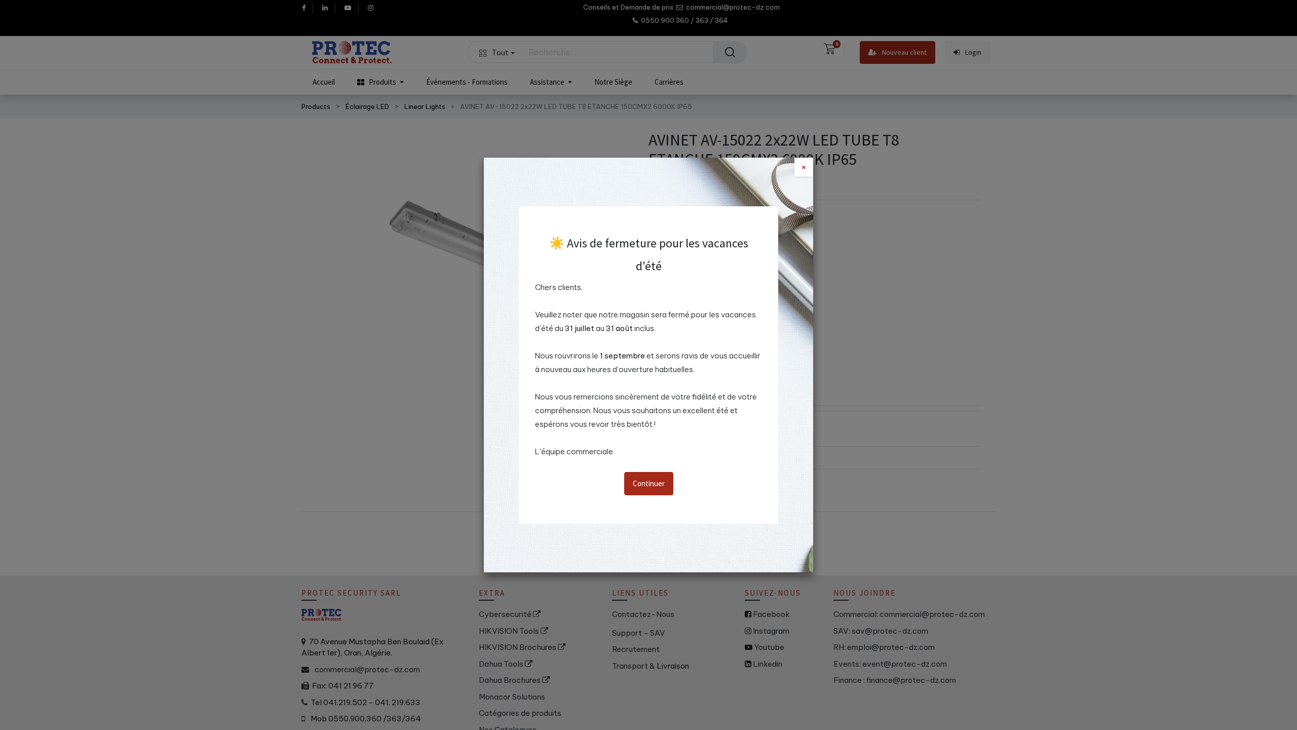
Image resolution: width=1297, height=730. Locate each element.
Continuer (649, 483)
